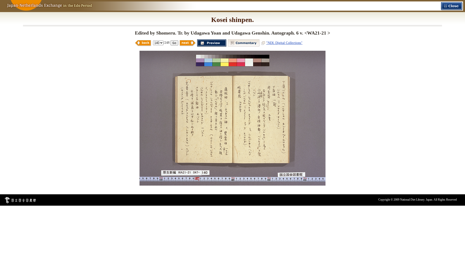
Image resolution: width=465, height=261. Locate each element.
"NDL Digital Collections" (284, 43)
